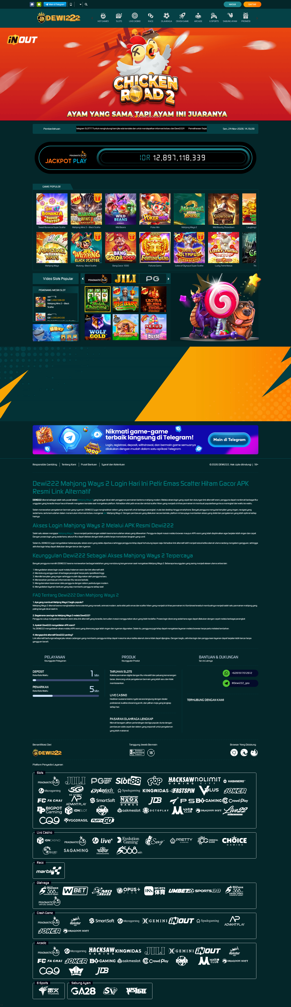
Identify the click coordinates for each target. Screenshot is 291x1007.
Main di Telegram (56, 4)
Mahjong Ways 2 (85, 499)
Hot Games (103, 21)
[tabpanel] (145, 74)
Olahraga (166, 21)
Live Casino (135, 21)
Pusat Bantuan (89, 464)
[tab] (98, 278)
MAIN (54, 209)
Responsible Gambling (45, 464)
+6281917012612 (242, 672)
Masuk (232, 4)
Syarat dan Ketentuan (113, 464)
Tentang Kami (69, 464)
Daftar (252, 4)
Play (80, 161)
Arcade (198, 21)
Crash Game (182, 21)
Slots (119, 21)
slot (105, 513)
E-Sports (214, 21)
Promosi (245, 21)
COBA (100, 295)
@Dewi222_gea (240, 683)
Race (150, 21)
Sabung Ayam (230, 21)
